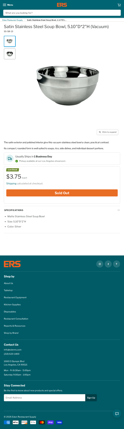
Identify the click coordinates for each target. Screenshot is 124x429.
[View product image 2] (10, 53)
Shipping (11, 183)
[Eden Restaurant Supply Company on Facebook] (108, 264)
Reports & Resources (14, 325)
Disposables (10, 311)
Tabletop (8, 290)
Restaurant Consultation (16, 318)
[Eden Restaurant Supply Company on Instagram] (99, 264)
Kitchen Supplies (12, 304)
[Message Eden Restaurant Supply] (117, 413)
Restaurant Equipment (15, 297)
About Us (8, 283)
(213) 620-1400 (11, 354)
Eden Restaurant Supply (12, 20)
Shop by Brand (11, 333)
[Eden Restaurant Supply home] (62, 5)
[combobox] (62, 13)
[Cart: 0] (119, 5)
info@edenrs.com (12, 349)
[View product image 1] (10, 41)
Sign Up (91, 397)
